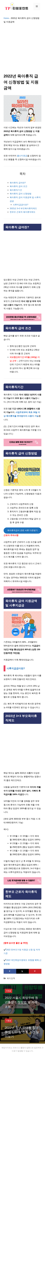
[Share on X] (22, 971)
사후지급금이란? (20, 205)
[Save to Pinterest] (35, 971)
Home (6, 18)
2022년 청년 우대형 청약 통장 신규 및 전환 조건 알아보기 (22, 1032)
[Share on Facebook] (10, 971)
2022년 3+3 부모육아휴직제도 (23, 208)
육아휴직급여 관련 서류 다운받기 (22, 530)
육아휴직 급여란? (18, 183)
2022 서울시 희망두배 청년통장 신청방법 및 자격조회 (21, 1002)
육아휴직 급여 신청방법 (20, 194)
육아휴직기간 (16, 190)
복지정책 (11, 978)
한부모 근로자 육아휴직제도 (22, 212)
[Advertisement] (22, 49)
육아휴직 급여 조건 (18, 186)
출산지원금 (22, 156)
